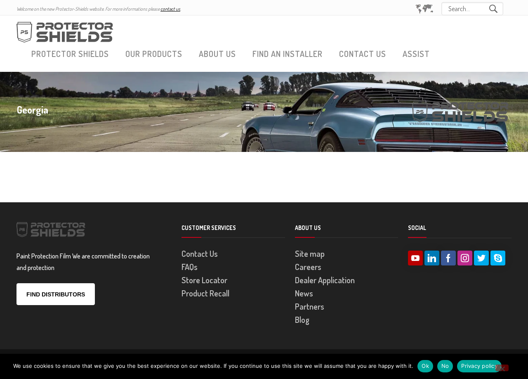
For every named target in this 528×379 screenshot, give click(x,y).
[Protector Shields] (66, 31)
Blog (302, 319)
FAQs (190, 266)
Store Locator (204, 280)
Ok (425, 365)
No (445, 365)
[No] (502, 368)
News (304, 293)
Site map (310, 253)
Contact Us (200, 253)
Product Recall (205, 293)
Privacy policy (479, 365)
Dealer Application (325, 280)
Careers (308, 266)
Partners (309, 306)
